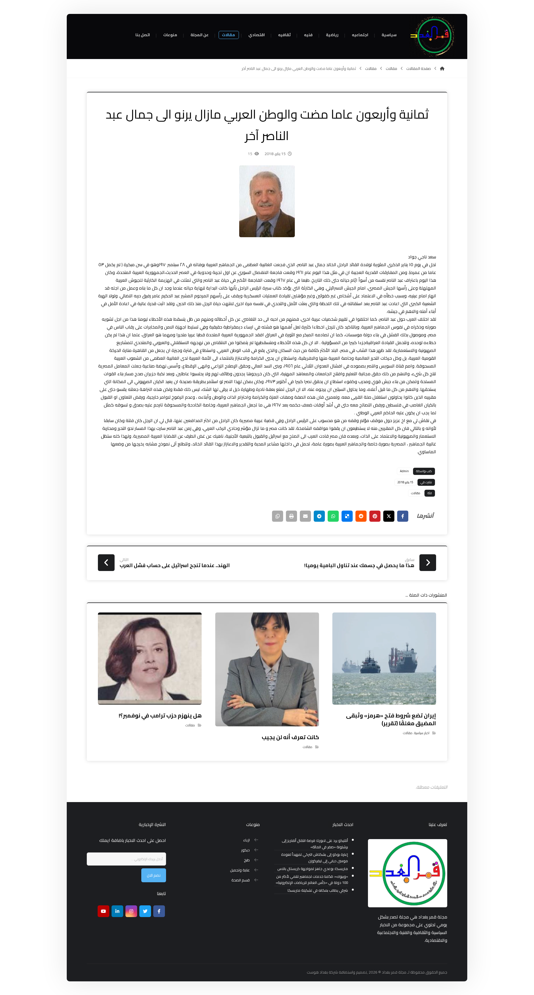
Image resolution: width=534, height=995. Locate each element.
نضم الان (153, 875)
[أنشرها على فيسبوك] (402, 516)
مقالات (415, 493)
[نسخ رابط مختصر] (277, 516)
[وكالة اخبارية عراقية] (432, 36)
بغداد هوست (317, 972)
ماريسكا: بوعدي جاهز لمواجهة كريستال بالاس (312, 869)
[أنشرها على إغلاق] (388, 516)
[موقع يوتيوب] (103, 911)
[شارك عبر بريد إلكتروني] (305, 516)
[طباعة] (291, 516)
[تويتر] (145, 911)
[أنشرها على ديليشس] (347, 516)
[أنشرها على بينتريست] (374, 516)
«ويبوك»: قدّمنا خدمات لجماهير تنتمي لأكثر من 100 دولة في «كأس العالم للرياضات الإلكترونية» (312, 879)
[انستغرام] (131, 911)
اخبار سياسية (421, 733)
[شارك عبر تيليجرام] (319, 516)
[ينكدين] (117, 911)
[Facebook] (159, 911)
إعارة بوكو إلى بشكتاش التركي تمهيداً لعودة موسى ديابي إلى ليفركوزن (314, 857)
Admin (404, 471)
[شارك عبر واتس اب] (333, 516)
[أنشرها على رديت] (361, 516)
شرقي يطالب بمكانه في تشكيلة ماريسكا (318, 890)
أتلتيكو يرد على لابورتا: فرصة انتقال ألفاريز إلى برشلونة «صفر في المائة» (315, 843)
